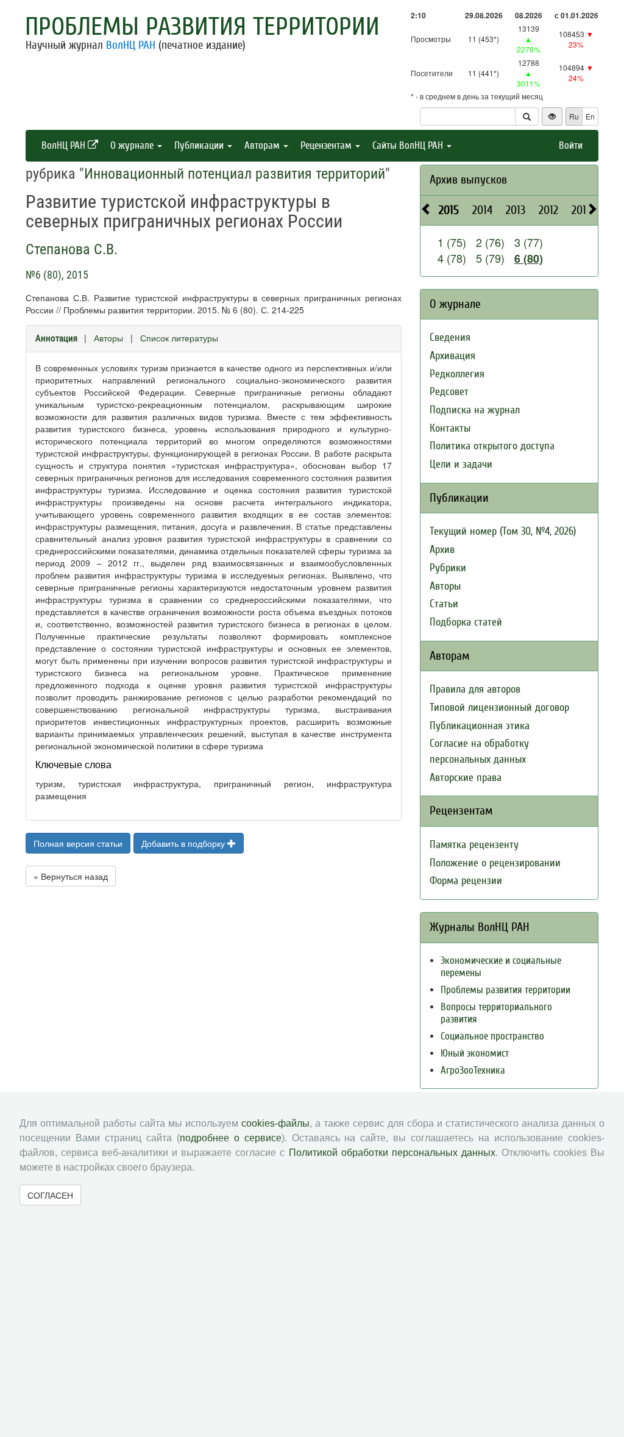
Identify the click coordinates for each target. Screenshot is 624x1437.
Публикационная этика (480, 725)
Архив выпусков (468, 180)
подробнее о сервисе (231, 1138)
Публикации (200, 145)
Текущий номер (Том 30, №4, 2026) (503, 531)
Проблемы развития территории (202, 26)
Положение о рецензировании (495, 863)
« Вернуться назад (71, 876)
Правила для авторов (475, 689)
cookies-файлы (275, 1123)
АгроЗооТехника (473, 1070)
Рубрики (448, 568)
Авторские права (466, 777)
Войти (571, 145)
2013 (515, 210)
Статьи (444, 603)
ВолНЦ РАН (130, 45)
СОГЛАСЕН (50, 1195)
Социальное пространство (492, 1036)
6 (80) (528, 258)
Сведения (450, 337)
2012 (548, 210)
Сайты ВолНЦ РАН (408, 145)
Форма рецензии (466, 880)
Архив (442, 549)
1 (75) (452, 242)
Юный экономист (475, 1053)
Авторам (263, 145)
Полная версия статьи (78, 843)
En (590, 116)
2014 (482, 210)
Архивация (452, 355)
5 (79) (490, 258)
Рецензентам (327, 145)
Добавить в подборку (184, 843)
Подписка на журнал (475, 410)
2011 (581, 210)
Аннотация (56, 338)
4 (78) (452, 258)
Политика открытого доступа (492, 446)
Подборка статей (466, 622)
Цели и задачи (461, 464)
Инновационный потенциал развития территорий (234, 173)
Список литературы (179, 338)
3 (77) (528, 242)
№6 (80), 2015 (57, 274)
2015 (449, 210)
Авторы (108, 338)
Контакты (450, 428)
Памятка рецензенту (474, 844)
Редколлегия (457, 374)
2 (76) (490, 242)
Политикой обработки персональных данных (392, 1152)
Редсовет (449, 391)
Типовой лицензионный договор (499, 707)
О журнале (133, 145)
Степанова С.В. (72, 249)
